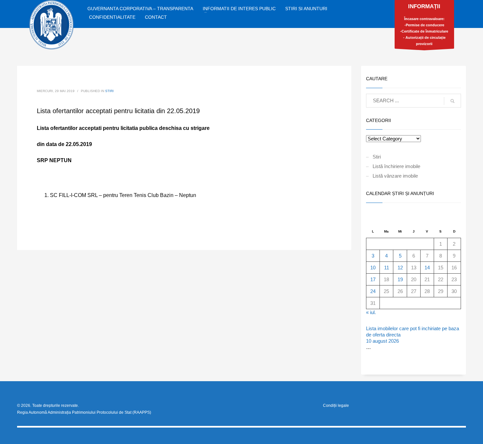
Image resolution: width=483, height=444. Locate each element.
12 (400, 267)
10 (373, 267)
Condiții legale (336, 405)
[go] (452, 101)
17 (373, 279)
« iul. (371, 312)
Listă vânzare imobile (395, 176)
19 (400, 279)
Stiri (109, 91)
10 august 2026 (382, 341)
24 (373, 291)
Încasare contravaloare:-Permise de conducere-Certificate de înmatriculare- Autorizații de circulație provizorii (424, 24)
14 (427, 267)
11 (386, 267)
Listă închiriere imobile (396, 166)
